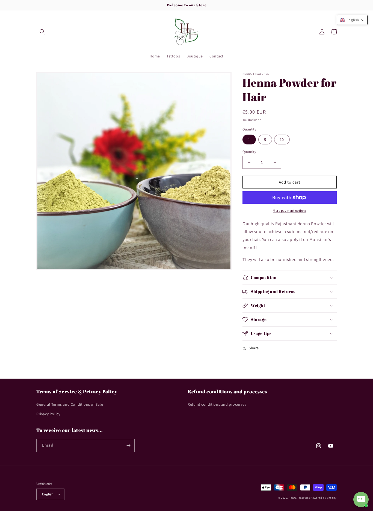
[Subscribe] (128, 445)
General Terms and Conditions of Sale (69, 404)
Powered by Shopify (323, 498)
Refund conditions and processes (217, 404)
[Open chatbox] (361, 499)
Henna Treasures (299, 498)
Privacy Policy (48, 413)
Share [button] (254, 347)
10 (282, 139)
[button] (42, 32)
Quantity (249, 151)
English (48, 494)
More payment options (289, 210)
